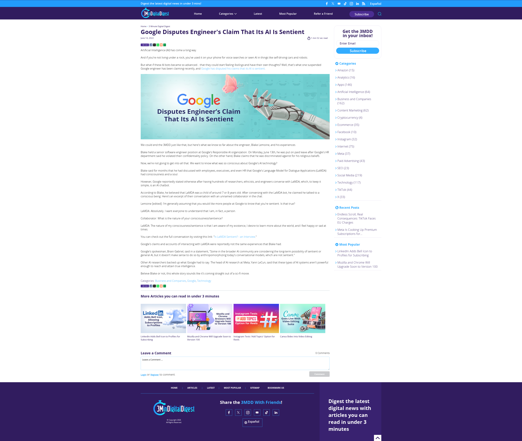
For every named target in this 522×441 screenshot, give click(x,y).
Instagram (351, 3)
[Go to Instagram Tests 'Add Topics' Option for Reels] (256, 318)
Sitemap (255, 387)
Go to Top (377, 438)
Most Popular (288, 14)
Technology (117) (349, 182)
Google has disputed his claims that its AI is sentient (233, 68)
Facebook (327, 3)
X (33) (341, 197)
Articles (192, 387)
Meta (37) (343, 153)
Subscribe (362, 14)
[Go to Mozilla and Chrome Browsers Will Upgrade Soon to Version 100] (210, 318)
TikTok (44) (344, 190)
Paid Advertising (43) (351, 161)
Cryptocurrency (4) (349, 117)
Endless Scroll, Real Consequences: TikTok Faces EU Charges (356, 218)
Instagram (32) (347, 139)
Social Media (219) (349, 175)
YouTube (339, 3)
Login (143, 374)
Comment (319, 374)
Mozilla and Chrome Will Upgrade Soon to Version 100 (357, 264)
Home (198, 14)
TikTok (345, 3)
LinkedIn (357, 3)
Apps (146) (344, 84)
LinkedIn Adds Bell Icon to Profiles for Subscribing (354, 253)
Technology (204, 281)
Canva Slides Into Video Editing (296, 336)
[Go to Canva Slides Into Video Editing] (302, 318)
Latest (258, 14)
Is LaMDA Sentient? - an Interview (235, 237)
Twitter (333, 3)
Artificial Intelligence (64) (353, 92)
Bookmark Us (276, 387)
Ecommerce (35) (348, 125)
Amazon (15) (345, 70)
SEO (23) (343, 168)
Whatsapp (157, 45)
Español (375, 3)
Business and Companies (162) (354, 101)
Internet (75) (345, 146)
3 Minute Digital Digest (159, 26)
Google (191, 281)
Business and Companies (170, 281)
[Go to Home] (155, 17)
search (379, 14)
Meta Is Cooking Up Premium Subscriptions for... (357, 232)
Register (154, 374)
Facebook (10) (346, 132)
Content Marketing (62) (353, 110)
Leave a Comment (156, 353)
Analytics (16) (346, 77)
